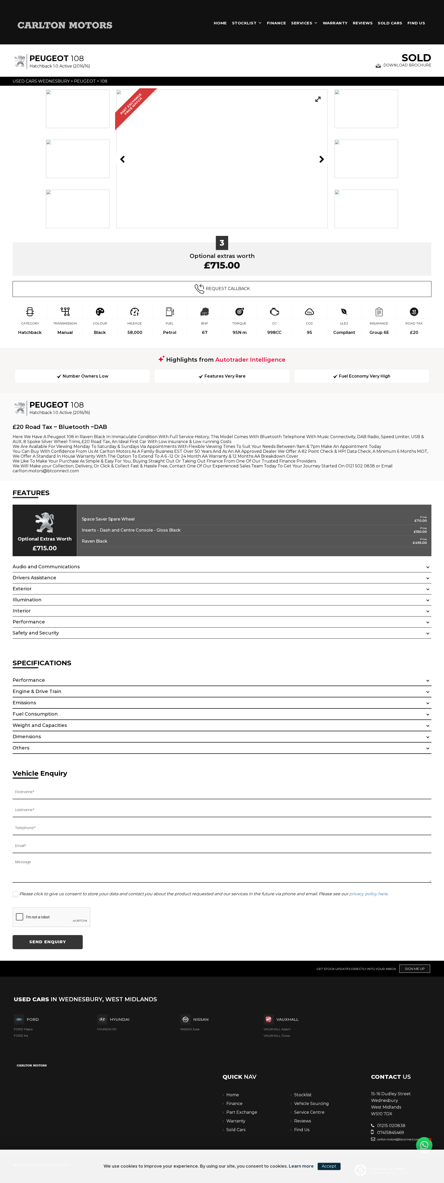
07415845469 (390, 1132)
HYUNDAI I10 (106, 1029)
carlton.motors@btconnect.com (398, 1139)
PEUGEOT (85, 81)
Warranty (335, 23)
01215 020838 (390, 1125)
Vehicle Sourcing (311, 1103)
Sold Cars (390, 23)
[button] (424, 1145)
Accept (329, 1166)
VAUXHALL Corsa (277, 1035)
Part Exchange (241, 1112)
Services (301, 23)
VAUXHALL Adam (277, 1029)
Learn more (301, 1166)
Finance (276, 23)
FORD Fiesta (23, 1029)
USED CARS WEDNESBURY (41, 81)
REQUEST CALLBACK (228, 288)
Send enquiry (47, 941)
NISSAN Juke (189, 1029)
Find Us (416, 23)
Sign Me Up (415, 969)
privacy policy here (368, 893)
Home (220, 23)
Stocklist (244, 23)
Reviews (363, 23)
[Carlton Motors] (65, 25)
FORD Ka (21, 1035)
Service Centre (309, 1112)
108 (103, 81)
